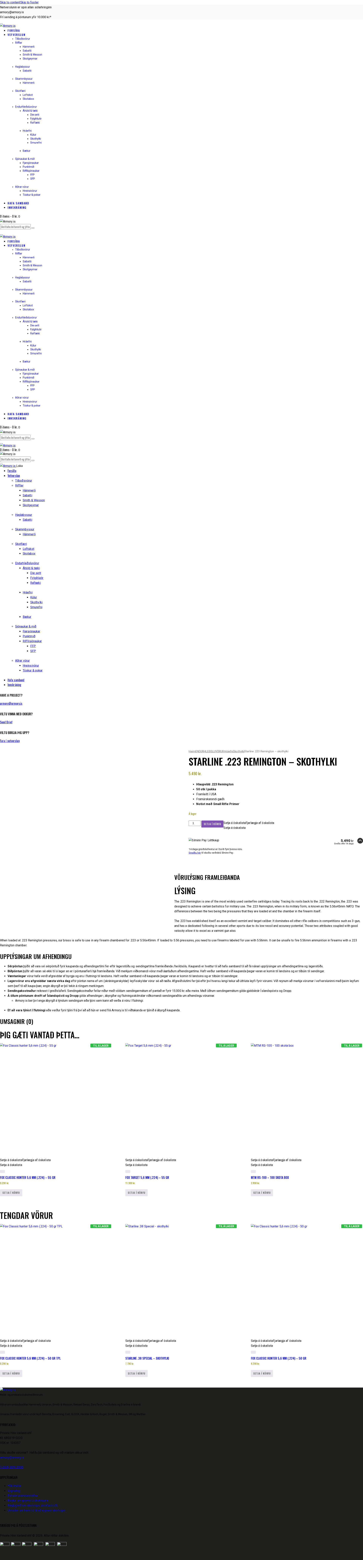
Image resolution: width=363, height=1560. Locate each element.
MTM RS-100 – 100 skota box (270, 1177)
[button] (248, 823)
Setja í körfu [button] (11, 1193)
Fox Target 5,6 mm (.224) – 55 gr (147, 1177)
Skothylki (238, 751)
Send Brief (6, 722)
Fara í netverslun (10, 741)
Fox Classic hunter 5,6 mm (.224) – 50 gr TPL (30, 1358)
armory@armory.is (11, 703)
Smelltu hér (195, 852)
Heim (192, 751)
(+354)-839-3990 (11, 1467)
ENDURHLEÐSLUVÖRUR (209, 751)
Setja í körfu (212, 824)
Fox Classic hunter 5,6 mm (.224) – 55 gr (27, 1177)
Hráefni (228, 751)
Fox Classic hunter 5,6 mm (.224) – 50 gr (278, 1358)
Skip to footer (29, 2)
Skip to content (10, 2)
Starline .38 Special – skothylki (147, 1358)
